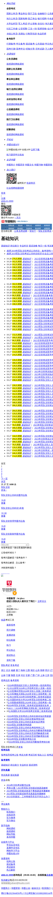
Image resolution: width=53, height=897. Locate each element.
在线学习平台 (7, 842)
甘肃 (28, 675)
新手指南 (5, 825)
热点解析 (11, 870)
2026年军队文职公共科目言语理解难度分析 (28, 733)
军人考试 (22, 23)
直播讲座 (11, 635)
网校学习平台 (13, 850)
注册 (3, 198)
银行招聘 (42, 18)
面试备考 (30, 44)
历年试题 (39, 49)
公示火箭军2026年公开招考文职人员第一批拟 (29, 688)
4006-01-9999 (7, 201)
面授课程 (11, 64)
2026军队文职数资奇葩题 (20, 725)
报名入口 (29, 225)
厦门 (18, 670)
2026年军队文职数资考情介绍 (22, 739)
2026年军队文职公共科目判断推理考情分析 (29, 742)
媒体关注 (36, 888)
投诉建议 (5, 880)
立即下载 (35, 149)
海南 (23, 670)
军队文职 (5, 487)
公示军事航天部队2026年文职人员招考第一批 (29, 694)
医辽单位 (32, 18)
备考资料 (14, 680)
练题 (3, 620)
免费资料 (5, 858)
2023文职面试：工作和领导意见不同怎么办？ (28, 796)
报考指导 (47, 225)
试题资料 (47, 228)
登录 (3, 193)
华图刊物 (38, 165)
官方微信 (11, 820)
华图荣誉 (47, 165)
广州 (37, 675)
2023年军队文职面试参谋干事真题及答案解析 (28, 791)
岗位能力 (20, 228)
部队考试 (5, 665)
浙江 (3, 670)
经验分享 (30, 49)
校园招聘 (19, 188)
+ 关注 (18, 217)
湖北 (32, 670)
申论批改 (19, 154)
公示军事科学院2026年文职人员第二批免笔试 (29, 691)
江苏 (47, 675)
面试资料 (38, 228)
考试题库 (11, 867)
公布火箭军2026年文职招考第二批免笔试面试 (29, 697)
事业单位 (22, 13)
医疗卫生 (32, 13)
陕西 (13, 675)
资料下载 (11, 660)
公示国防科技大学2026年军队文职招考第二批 (29, 700)
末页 (3, 481)
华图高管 (20, 165)
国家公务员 (12, 13)
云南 (3, 675)
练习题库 (11, 154)
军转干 (32, 231)
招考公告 (11, 225)
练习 (9, 645)
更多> (4, 490)
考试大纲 (23, 755)
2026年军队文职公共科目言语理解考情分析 (28, 736)
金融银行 (42, 13)
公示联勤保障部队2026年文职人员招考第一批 (29, 702)
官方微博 (11, 818)
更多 (20, 747)
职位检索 (11, 640)
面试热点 (11, 655)
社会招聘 (11, 188)
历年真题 (5, 770)
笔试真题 (5, 775)
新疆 (42, 670)
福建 (13, 670)
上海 (42, 675)
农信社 (41, 23)
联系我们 (11, 812)
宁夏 (8, 675)
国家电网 (22, 18)
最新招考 (11, 625)
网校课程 (11, 828)
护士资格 (32, 23)
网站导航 (11, 834)
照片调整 (11, 630)
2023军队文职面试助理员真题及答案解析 (26, 794)
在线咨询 (11, 815)
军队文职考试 (44, 231)
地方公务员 (12, 18)
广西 (32, 675)
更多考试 (14, 665)
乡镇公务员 (12, 34)
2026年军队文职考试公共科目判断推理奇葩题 (29, 730)
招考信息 (5, 680)
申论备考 (20, 44)
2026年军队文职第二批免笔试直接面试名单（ (29, 705)
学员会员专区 (13, 845)
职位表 (20, 225)
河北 (23, 675)
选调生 (21, 34)
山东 (37, 670)
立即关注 (42, 601)
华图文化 (29, 165)
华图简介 (11, 165)
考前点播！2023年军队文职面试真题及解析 (27, 788)
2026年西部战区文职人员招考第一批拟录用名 (29, 685)
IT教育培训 (31, 34)
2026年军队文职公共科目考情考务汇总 (26, 727)
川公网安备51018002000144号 (38, 893)
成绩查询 (38, 225)
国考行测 (11, 49)
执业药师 (42, 34)
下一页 (4, 479)
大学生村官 (12, 23)
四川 (47, 670)
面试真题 (14, 775)
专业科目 (29, 228)
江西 (28, 670)
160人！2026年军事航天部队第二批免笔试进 (29, 708)
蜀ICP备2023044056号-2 (12, 893)
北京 (8, 670)
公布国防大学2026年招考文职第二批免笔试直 (30, 711)
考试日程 (32, 755)
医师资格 (42, 29)
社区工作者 (12, 29)
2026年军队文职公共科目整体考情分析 (26, 719)
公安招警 (22, 29)
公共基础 (39, 44)
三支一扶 (32, 29)
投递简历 (30, 183)
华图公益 (25, 888)
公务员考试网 (20, 231)
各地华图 (11, 837)
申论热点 (11, 650)
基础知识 (11, 228)
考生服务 (5, 804)
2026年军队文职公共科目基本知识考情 (26, 722)
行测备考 (11, 44)
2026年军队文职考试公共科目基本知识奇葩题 (29, 716)
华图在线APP (13, 853)
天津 (18, 675)
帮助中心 (5, 809)
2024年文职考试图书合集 (18, 785)
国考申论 (20, 49)
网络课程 (19, 64)
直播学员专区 (13, 848)
